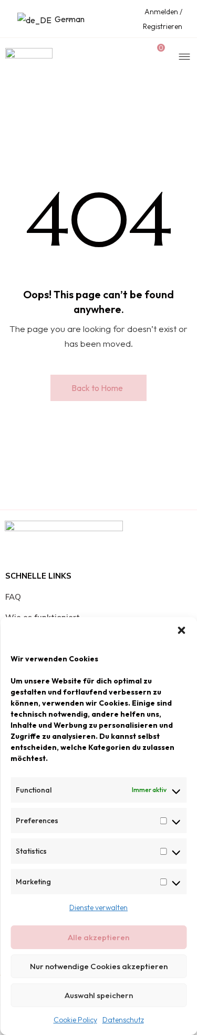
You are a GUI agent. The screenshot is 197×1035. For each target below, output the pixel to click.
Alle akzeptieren (98, 937)
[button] (181, 630)
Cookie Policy (75, 1019)
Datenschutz (123, 1019)
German (62, 19)
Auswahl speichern (99, 995)
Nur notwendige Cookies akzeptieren (99, 966)
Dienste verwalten (98, 907)
